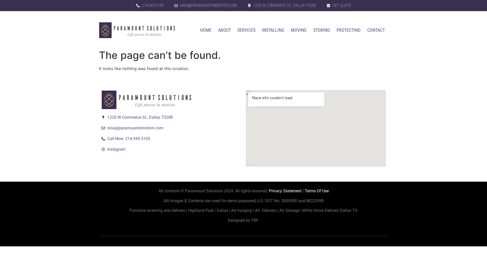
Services (246, 30)
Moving (299, 30)
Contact (376, 30)
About (224, 30)
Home (206, 30)
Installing (273, 30)
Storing (321, 30)
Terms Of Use (317, 191)
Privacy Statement (285, 191)
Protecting (349, 30)
